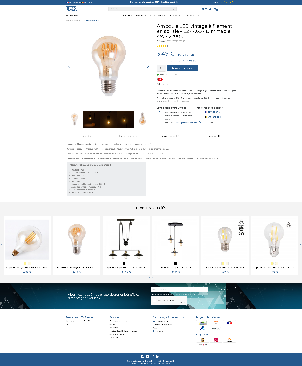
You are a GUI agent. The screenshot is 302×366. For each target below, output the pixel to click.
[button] (148, 66)
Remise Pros (113, 338)
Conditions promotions (116, 334)
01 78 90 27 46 (214, 112)
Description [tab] (86, 136)
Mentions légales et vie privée (152, 361)
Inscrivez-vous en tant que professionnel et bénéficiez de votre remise (183, 61)
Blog (67, 324)
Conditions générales (134, 361)
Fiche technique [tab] (128, 136)
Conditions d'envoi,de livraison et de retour (123, 331)
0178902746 (158, 331)
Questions (213, 136)
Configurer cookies (169, 361)
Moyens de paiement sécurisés (119, 321)
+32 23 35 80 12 (89, 2)
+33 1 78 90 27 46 (75, 2)
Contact (112, 324)
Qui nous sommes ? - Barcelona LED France (80, 321)
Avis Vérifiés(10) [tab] (170, 136)
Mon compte (113, 327)
